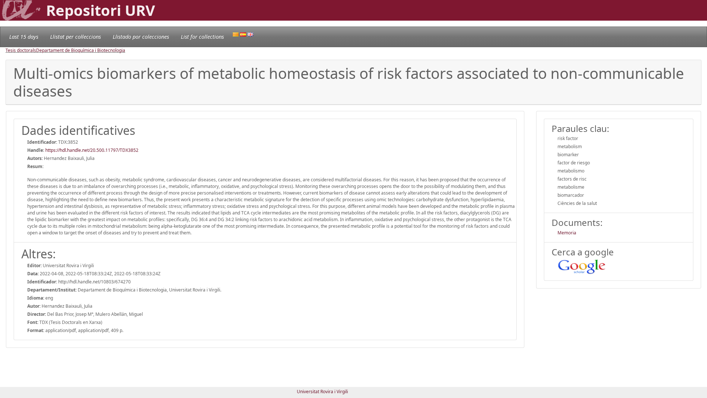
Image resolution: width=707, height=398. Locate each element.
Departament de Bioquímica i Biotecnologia (80, 50)
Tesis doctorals (21, 50)
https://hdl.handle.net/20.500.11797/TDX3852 (91, 150)
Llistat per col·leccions (75, 36)
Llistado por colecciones (141, 36)
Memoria (566, 233)
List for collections (202, 36)
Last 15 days (23, 36)
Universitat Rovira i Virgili (322, 391)
